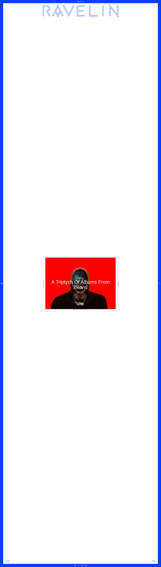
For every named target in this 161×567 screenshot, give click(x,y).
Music (80, 278)
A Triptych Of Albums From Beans (80, 284)
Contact (153, 560)
